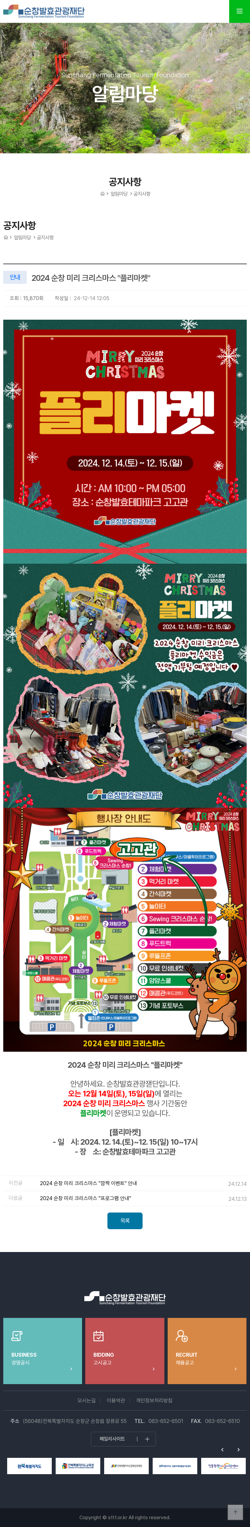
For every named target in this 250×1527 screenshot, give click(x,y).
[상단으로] (235, 1512)
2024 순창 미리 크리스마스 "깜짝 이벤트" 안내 (88, 1183)
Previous (222, 1450)
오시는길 (86, 1400)
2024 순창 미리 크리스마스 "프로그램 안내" (85, 1198)
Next (238, 1450)
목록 (125, 1220)
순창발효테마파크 (44, 11)
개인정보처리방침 (154, 1400)
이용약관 (116, 1400)
